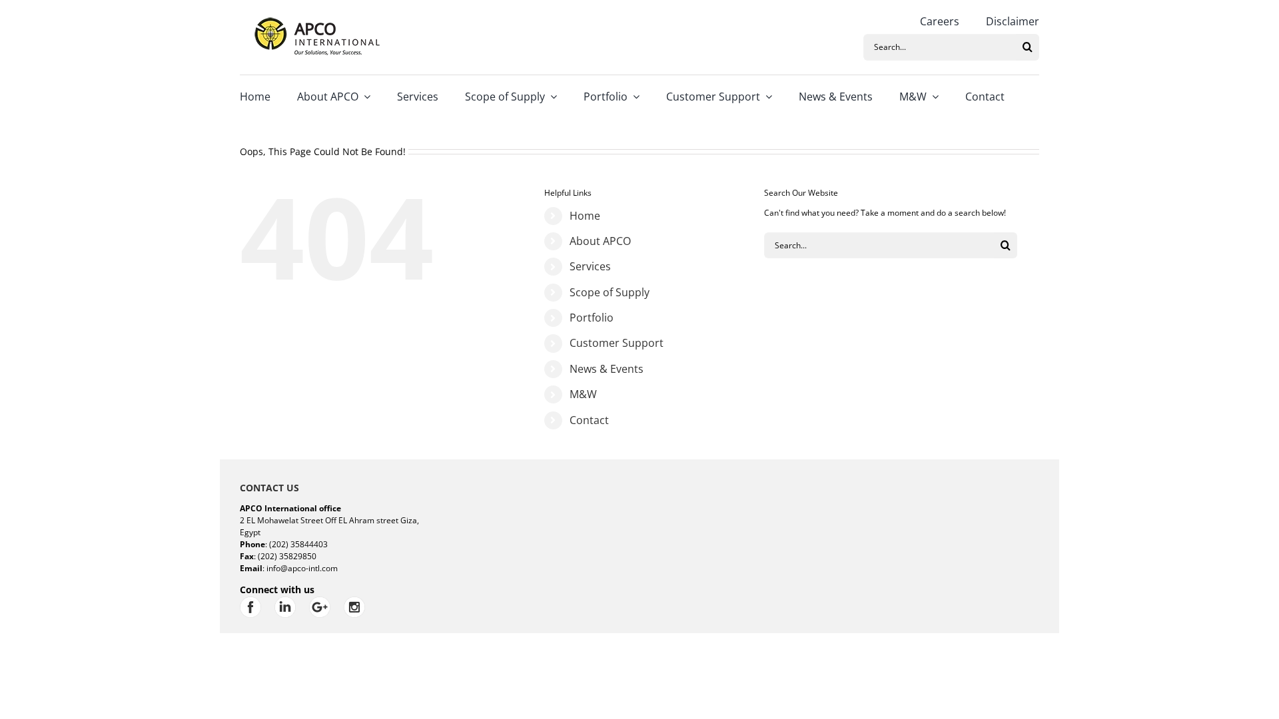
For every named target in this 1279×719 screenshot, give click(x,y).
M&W (583, 394)
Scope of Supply (609, 292)
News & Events (606, 368)
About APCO (600, 241)
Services (590, 266)
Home (585, 215)
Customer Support (616, 343)
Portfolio (592, 317)
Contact (589, 420)
